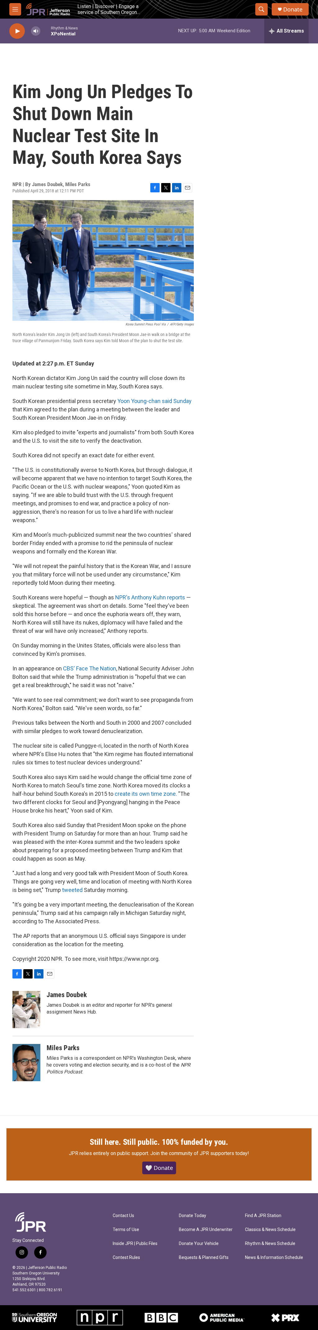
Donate (292, 9)
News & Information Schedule (274, 1257)
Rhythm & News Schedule (270, 1243)
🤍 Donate (159, 1167)
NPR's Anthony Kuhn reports (150, 597)
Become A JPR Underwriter (206, 1229)
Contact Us (123, 1215)
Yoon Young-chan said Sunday (154, 401)
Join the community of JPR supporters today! (199, 1153)
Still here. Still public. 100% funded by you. (159, 1142)
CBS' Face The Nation (89, 668)
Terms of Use (126, 1229)
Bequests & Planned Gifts (204, 1257)
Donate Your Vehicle (199, 1243)
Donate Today (192, 1215)
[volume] (35, 31)
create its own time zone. (146, 793)
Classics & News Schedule (270, 1229)
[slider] (46, 31)
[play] (17, 31)
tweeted (72, 890)
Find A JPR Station (263, 1215)
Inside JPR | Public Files (135, 1243)
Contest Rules (126, 1257)
